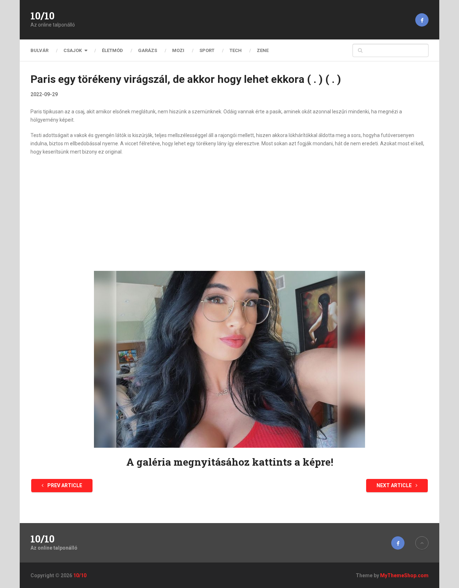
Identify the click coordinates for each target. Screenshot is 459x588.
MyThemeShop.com (404, 575)
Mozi (178, 50)
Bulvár (39, 50)
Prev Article (64, 485)
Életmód (112, 50)
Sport (206, 50)
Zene (263, 50)
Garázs (147, 50)
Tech (236, 50)
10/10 (42, 16)
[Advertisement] (229, 213)
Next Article (395, 485)
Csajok (72, 50)
